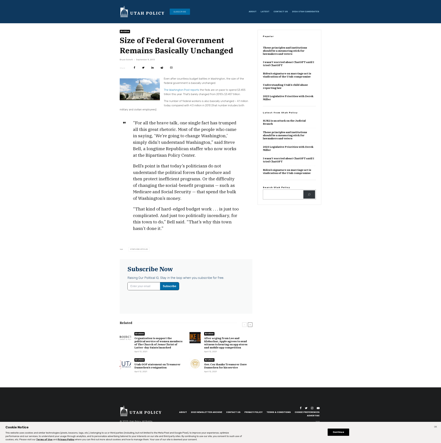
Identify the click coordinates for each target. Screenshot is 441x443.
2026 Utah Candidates (305, 11)
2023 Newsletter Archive (206, 412)
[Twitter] (306, 408)
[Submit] (162, 67)
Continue (338, 432)
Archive (125, 31)
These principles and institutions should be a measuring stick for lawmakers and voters (285, 50)
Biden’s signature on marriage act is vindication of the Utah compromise (287, 75)
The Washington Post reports (181, 89)
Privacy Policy (253, 412)
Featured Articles (139, 249)
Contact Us (281, 11)
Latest (265, 11)
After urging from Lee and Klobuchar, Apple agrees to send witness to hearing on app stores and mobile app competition (225, 343)
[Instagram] (312, 408)
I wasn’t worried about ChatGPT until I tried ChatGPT (288, 64)
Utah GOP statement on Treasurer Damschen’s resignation (157, 366)
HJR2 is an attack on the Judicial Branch (284, 122)
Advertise (313, 415)
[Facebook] (300, 408)
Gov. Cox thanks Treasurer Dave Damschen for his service (225, 366)
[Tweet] (143, 67)
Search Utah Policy (276, 187)
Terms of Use (44, 439)
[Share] (134, 67)
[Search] (309, 194)
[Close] (435, 427)
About (253, 11)
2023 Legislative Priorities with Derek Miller (288, 98)
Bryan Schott (126, 59)
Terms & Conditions (278, 412)
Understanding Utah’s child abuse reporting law (285, 86)
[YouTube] (318, 408)
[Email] (171, 67)
